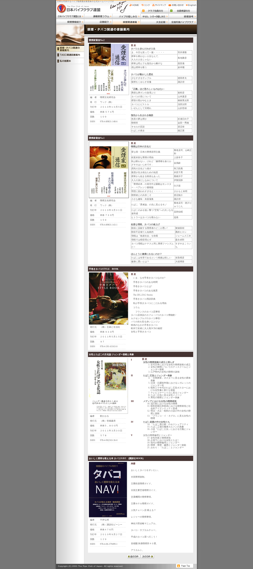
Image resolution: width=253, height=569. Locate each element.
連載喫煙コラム (98, 16)
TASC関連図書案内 (70, 55)
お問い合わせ (176, 5)
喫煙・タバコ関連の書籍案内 (70, 49)
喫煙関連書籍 (126, 22)
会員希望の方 (183, 11)
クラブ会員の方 (155, 11)
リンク (146, 5)
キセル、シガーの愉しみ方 (155, 16)
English (191, 5)
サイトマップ (159, 5)
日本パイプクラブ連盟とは (70, 16)
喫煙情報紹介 (70, 22)
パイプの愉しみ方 (126, 16)
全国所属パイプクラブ (183, 22)
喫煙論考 (183, 16)
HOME (135, 5)
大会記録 (155, 22)
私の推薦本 (70, 61)
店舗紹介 (98, 22)
